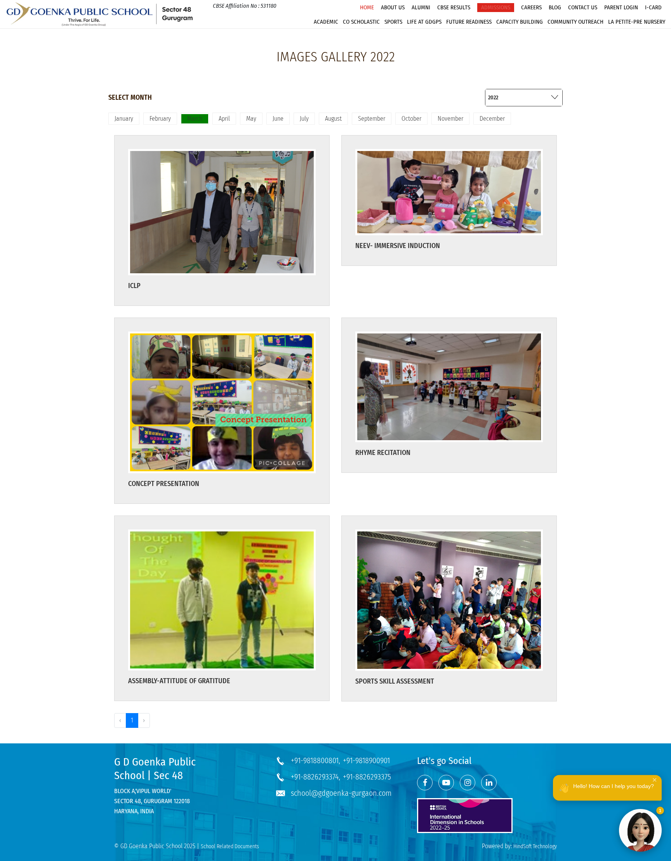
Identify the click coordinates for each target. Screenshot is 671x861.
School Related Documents (230, 846)
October (411, 118)
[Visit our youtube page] (446, 782)
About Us (393, 7)
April (224, 118)
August (333, 118)
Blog (555, 7)
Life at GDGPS (424, 21)
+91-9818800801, (315, 760)
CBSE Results (453, 7)
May (251, 118)
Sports (393, 21)
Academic (326, 21)
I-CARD (653, 7)
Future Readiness (469, 21)
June (278, 118)
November (450, 118)
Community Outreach (575, 21)
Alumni (421, 7)
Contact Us (582, 7)
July (304, 118)
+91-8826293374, (315, 776)
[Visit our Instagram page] (467, 782)
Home (367, 7)
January (124, 118)
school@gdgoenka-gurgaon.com (341, 793)
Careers (531, 7)
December (492, 118)
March (194, 118)
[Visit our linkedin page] (489, 782)
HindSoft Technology (535, 846)
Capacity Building (519, 21)
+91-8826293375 (367, 776)
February (160, 118)
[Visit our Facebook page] (425, 782)
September (371, 118)
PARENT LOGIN (621, 7)
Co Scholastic (361, 21)
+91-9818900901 (366, 760)
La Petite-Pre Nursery (636, 21)
